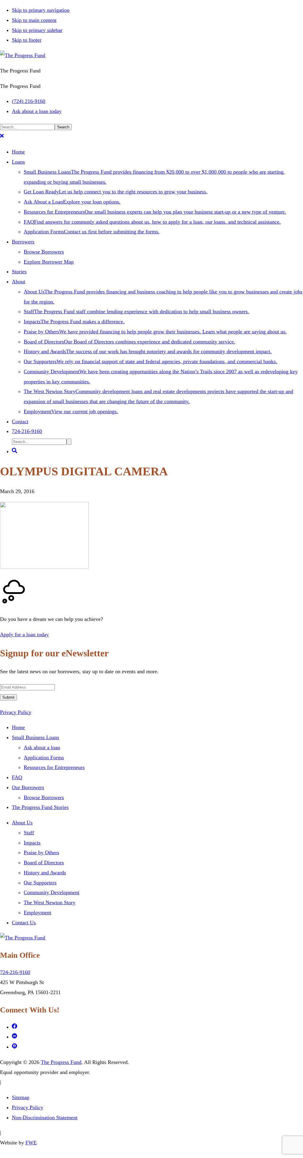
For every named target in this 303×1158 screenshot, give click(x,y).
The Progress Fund (61, 1062)
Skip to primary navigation (41, 10)
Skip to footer (26, 40)
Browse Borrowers (44, 797)
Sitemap (20, 1097)
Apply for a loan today (24, 634)
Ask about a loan (42, 747)
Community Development (51, 892)
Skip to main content (34, 20)
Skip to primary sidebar (37, 30)
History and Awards (45, 873)
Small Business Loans (35, 737)
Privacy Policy (15, 712)
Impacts (32, 843)
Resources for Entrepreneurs (54, 767)
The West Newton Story (49, 902)
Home (18, 727)
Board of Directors (44, 862)
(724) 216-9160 (28, 101)
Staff (29, 833)
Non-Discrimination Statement (45, 1117)
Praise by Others (41, 852)
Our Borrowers (28, 787)
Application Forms (44, 757)
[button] (2, 137)
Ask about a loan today (37, 111)
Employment (37, 912)
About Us (22, 823)
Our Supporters (40, 883)
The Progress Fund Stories (40, 807)
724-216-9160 (15, 972)
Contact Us (24, 923)
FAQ (17, 777)
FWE (31, 1143)
